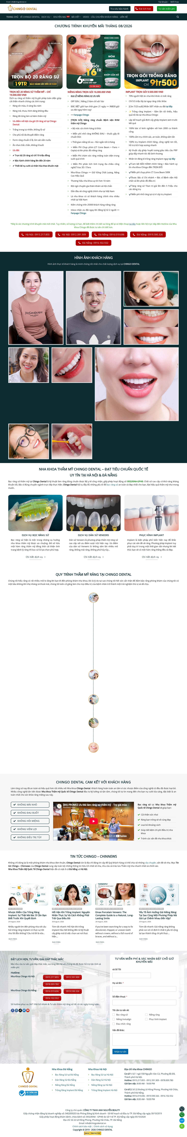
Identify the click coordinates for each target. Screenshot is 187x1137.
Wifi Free (174, 2)
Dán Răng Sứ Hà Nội (101, 1080)
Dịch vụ (45, 17)
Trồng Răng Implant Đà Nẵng (69, 1090)
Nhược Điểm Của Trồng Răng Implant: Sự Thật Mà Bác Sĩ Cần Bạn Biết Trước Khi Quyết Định (27, 915)
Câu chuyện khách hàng (104, 17)
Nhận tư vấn (120, 1051)
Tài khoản (163, 2)
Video (86, 17)
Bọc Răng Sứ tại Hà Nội (102, 1074)
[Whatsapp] (181, 1126)
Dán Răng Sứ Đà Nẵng (65, 1080)
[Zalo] (181, 1120)
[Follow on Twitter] (24, 1010)
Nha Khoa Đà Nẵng (62, 1069)
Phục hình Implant (158, 1019)
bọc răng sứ (112, 484)
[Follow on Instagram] (16, 1010)
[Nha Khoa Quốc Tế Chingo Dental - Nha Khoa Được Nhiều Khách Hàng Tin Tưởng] (22, 8)
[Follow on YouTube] (28, 1010)
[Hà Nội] (181, 1109)
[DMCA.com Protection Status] (92, 1133)
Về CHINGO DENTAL (30, 17)
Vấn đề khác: (118, 1030)
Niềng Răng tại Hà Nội (101, 1085)
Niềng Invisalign (123, 1019)
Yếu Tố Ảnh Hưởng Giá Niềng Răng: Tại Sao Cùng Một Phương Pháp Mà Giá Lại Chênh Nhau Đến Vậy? (158, 915)
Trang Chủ (12, 17)
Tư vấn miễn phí (166, 8)
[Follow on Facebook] (12, 1010)
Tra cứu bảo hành (119, 8)
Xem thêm (13, 939)
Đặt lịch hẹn (145, 8)
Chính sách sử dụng (103, 1126)
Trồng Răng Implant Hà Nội (104, 1090)
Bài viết (75, 17)
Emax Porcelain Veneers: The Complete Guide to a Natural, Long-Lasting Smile (114, 915)
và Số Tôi (116, 969)
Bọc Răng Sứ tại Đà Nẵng (67, 1074)
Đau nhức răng (123, 1024)
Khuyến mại (59, 17)
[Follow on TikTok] (20, 1010)
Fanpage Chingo (81, 115)
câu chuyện (150, 862)
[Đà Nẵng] (181, 1114)
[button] (178, 16)
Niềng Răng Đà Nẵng (65, 1085)
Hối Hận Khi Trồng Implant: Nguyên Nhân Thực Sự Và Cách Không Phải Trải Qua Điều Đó (71, 915)
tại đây (169, 106)
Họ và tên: (118, 983)
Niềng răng (154, 1014)
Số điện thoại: (119, 996)
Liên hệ (124, 17)
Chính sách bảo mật (82, 1126)
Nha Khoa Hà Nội (97, 1069)
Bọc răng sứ (122, 1014)
